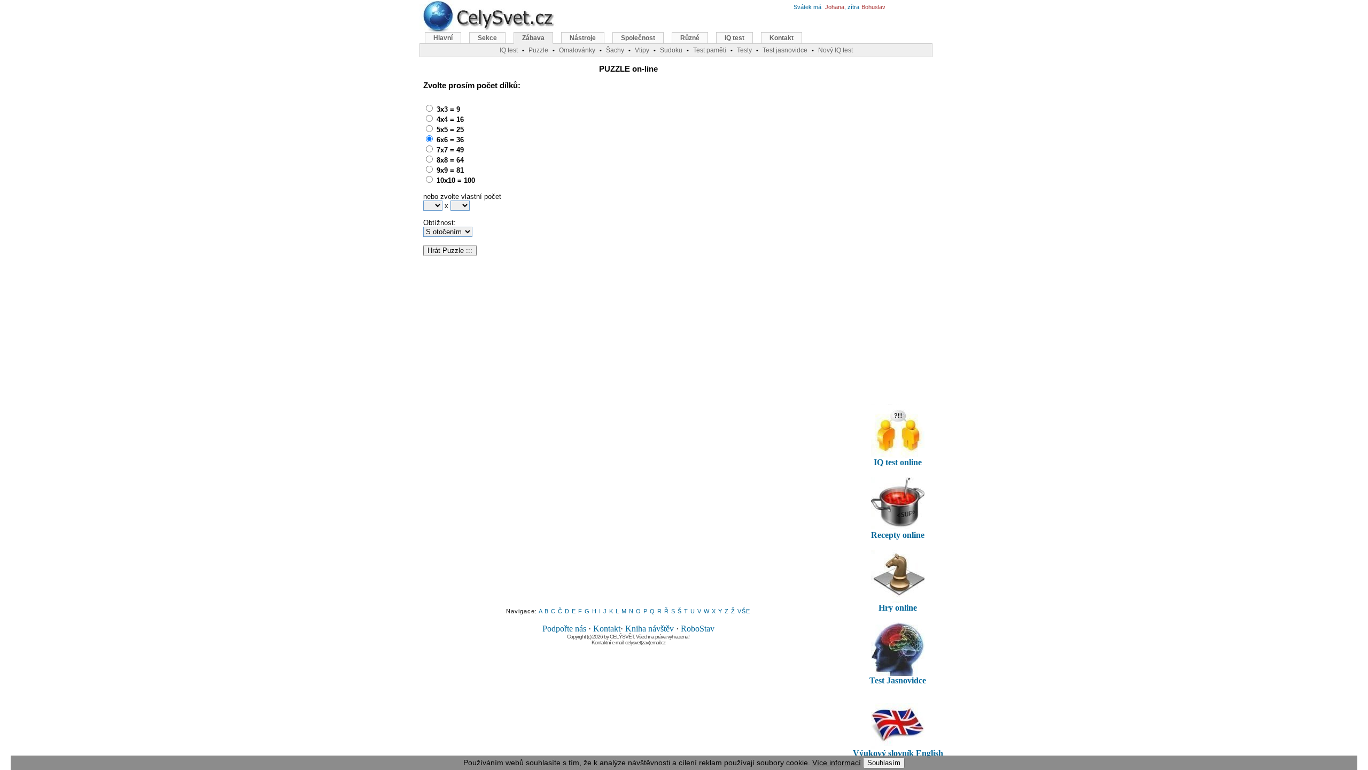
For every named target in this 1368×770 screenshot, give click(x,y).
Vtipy (642, 50)
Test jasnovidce (785, 50)
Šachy (615, 50)
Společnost (638, 38)
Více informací (836, 762)
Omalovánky (577, 50)
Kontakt (606, 628)
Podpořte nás (564, 628)
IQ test (734, 38)
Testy (744, 50)
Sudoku (671, 50)
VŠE (743, 611)
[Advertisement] (612, 168)
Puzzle (538, 50)
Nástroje (583, 38)
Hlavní (443, 38)
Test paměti (709, 50)
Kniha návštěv (649, 628)
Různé (689, 38)
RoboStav (697, 628)
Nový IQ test (835, 50)
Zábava (533, 38)
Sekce (487, 38)
